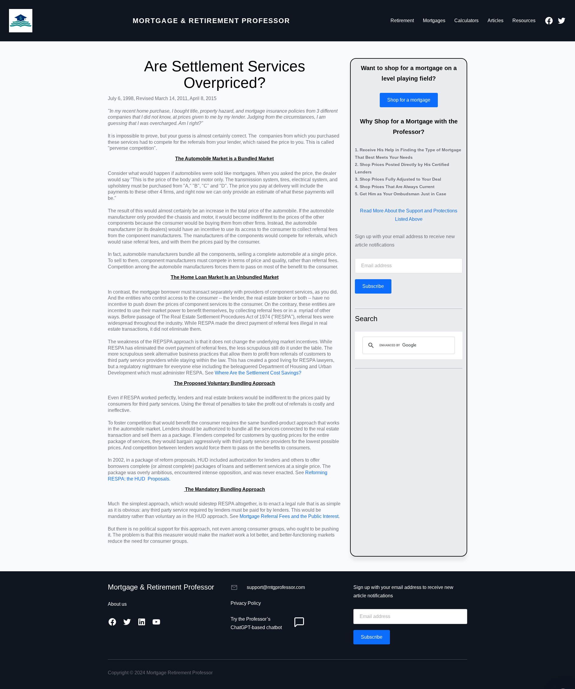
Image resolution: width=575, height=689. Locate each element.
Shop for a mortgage (408, 99)
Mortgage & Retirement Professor (211, 21)
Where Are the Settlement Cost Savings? (258, 372)
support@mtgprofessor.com (276, 587)
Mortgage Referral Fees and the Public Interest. (290, 516)
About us (117, 604)
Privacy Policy (246, 603)
